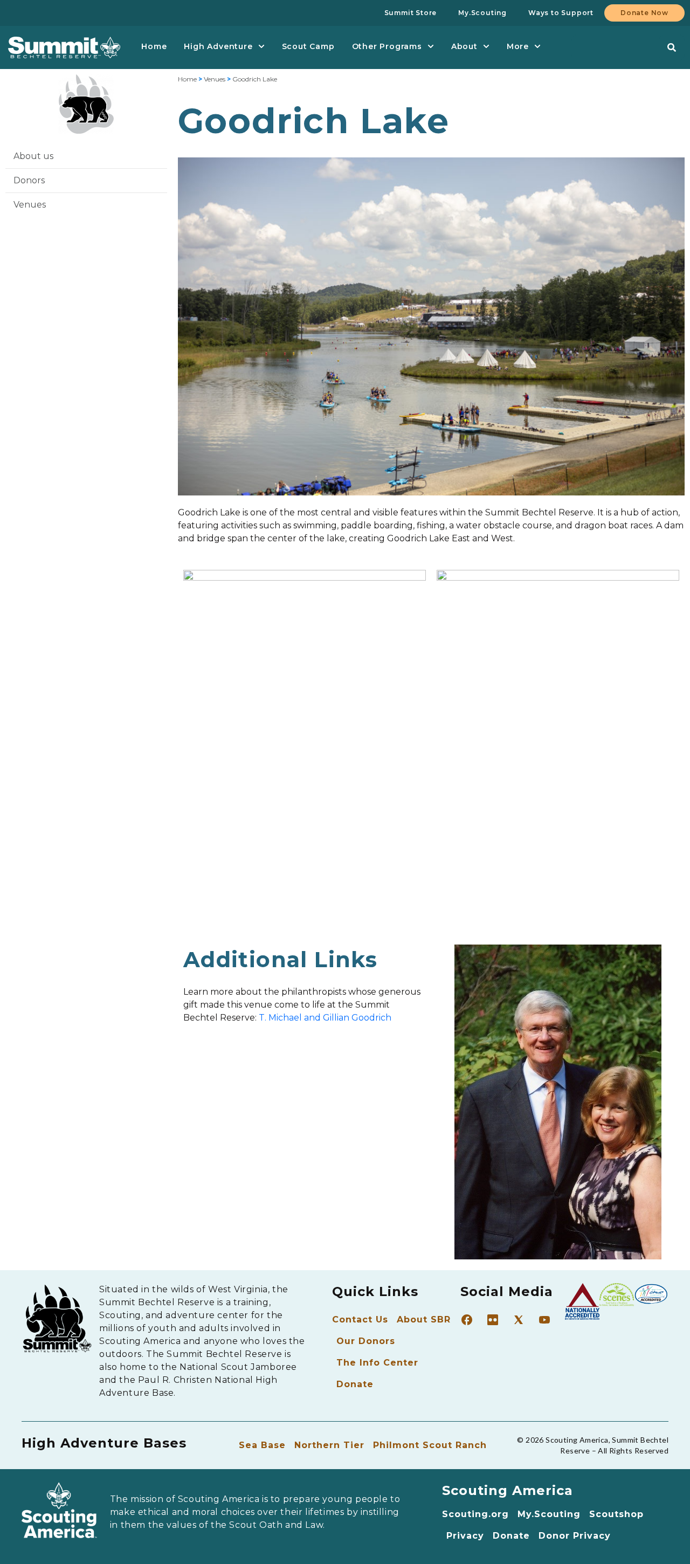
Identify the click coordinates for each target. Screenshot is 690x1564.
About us (33, 156)
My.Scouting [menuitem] (482, 13)
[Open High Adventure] (261, 46)
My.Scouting (549, 1514)
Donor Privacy (575, 1536)
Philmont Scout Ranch (430, 1445)
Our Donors (365, 1341)
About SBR (424, 1319)
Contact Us (360, 1319)
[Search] (672, 47)
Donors (29, 180)
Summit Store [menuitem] (410, 13)
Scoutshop (616, 1514)
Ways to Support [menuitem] (561, 13)
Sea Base (262, 1445)
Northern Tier (329, 1445)
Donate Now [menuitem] (644, 13)
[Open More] (537, 46)
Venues (29, 204)
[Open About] (486, 46)
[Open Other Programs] (430, 46)
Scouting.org (475, 1514)
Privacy (465, 1536)
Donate (355, 1384)
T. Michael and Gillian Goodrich (325, 1017)
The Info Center (377, 1363)
